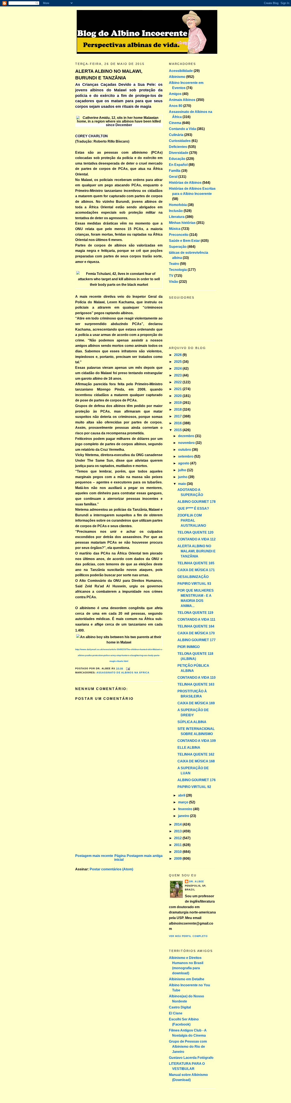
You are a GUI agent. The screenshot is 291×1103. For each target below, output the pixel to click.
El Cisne (175, 1013)
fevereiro (185, 809)
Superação (178, 246)
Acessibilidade (181, 71)
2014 (178, 824)
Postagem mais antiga (145, 856)
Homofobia (178, 205)
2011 (178, 845)
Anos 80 (175, 106)
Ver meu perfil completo (188, 936)
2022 (178, 382)
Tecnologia (178, 269)
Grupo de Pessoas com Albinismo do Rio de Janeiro (188, 1046)
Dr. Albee (196, 881)
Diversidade (178, 153)
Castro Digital (180, 1007)
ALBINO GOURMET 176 (196, 780)
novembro (187, 443)
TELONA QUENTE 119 (195, 612)
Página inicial (120, 857)
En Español (178, 164)
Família (174, 170)
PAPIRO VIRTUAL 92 (194, 787)
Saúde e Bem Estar (184, 240)
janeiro (184, 816)
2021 (178, 389)
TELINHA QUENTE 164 (195, 626)
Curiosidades (180, 141)
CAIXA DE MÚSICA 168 (196, 761)
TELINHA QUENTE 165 (195, 563)
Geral (173, 176)
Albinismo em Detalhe (186, 979)
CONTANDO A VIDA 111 (196, 619)
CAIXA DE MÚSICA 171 (196, 570)
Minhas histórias (182, 223)
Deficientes (178, 147)
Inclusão (176, 211)
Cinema (175, 123)
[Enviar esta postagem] (127, 668)
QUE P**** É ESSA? (193, 508)
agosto (184, 463)
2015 (178, 430)
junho (183, 477)
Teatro (174, 264)
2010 (178, 852)
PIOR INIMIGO (188, 647)
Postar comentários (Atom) (111, 869)
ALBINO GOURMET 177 (196, 640)
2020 (178, 396)
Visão (173, 281)
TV (171, 275)
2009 (178, 858)
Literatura (176, 217)
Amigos (175, 94)
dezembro (186, 436)
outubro (185, 449)
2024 (178, 368)
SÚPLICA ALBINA (191, 722)
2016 (178, 423)
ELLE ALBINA (188, 747)
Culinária (176, 135)
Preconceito (179, 234)
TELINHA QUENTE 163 (195, 684)
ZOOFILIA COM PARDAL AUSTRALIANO (191, 520)
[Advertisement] (107, 823)
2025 (178, 361)
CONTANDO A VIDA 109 (196, 741)
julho (182, 470)
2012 (178, 838)
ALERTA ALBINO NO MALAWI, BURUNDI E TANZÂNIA (108, 74)
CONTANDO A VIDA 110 (196, 677)
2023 (178, 375)
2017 (178, 416)
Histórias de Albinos (185, 182)
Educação (177, 158)
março (183, 802)
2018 (178, 409)
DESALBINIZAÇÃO (193, 577)
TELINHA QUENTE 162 (195, 754)
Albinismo (177, 77)
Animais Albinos (182, 100)
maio (182, 484)
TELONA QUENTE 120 (195, 532)
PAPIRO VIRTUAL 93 (194, 583)
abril (182, 795)
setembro (186, 456)
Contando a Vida (182, 129)
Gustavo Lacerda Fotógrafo (191, 1057)
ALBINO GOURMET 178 (196, 501)
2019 (178, 402)
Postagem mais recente (94, 856)
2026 (178, 355)
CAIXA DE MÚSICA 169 (196, 703)
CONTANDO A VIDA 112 (196, 539)
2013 (178, 831)
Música (174, 229)
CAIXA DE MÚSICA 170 (196, 633)
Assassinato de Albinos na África (123, 672)
